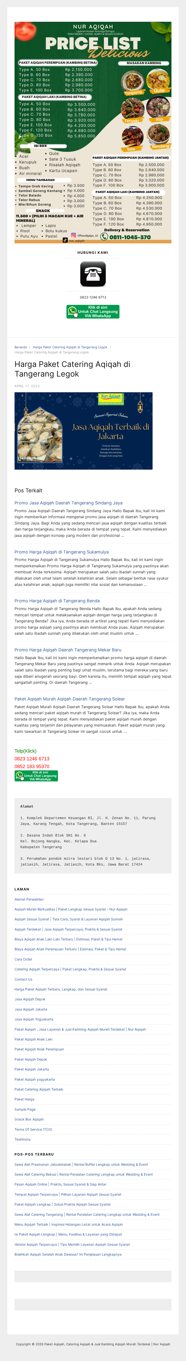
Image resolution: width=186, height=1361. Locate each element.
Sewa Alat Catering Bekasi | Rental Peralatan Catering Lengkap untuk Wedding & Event (84, 1174)
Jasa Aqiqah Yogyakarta (34, 1019)
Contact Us (23, 979)
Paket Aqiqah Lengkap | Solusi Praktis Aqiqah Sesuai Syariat (63, 1204)
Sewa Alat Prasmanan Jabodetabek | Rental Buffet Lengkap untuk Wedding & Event (81, 1164)
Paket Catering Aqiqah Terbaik (39, 1089)
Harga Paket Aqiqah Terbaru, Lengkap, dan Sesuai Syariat (61, 989)
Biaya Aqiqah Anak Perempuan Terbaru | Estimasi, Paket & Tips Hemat (70, 949)
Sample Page (25, 1109)
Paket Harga (24, 1099)
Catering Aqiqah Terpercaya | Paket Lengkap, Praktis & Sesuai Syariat (70, 969)
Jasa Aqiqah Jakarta (31, 1009)
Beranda (21, 347)
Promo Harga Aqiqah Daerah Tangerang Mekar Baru (68, 649)
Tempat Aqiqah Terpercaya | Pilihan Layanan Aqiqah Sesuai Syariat (68, 1194)
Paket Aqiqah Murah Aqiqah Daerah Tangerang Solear (70, 698)
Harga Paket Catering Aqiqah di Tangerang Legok (70, 347)
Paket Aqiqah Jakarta (32, 1069)
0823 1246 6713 (93, 297)
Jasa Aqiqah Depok (30, 999)
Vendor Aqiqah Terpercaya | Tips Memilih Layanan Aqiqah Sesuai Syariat (72, 1244)
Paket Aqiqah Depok (31, 1059)
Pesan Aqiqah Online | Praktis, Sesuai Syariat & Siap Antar (60, 1184)
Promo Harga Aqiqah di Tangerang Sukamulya (62, 551)
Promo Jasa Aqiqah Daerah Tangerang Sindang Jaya (69, 502)
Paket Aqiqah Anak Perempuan (39, 1049)
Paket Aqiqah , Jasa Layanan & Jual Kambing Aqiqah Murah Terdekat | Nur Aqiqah (80, 1029)
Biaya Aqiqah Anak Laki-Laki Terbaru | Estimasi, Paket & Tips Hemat (69, 939)
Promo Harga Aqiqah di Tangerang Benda (57, 600)
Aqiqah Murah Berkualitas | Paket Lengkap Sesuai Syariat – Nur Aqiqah (71, 909)
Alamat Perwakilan (29, 899)
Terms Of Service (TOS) (33, 1129)
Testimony (23, 1139)
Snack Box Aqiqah (29, 1119)
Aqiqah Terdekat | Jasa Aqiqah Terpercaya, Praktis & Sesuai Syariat (68, 929)
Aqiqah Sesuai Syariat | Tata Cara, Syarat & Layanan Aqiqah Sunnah (69, 919)
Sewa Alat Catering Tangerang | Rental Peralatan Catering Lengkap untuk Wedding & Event (87, 1214)
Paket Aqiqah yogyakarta (35, 1079)
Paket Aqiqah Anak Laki (33, 1039)
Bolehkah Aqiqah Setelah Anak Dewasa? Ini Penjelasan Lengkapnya (68, 1254)
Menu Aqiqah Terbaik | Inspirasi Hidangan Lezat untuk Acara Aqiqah (69, 1224)
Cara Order (23, 959)
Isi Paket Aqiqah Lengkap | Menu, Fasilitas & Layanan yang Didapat (68, 1234)
